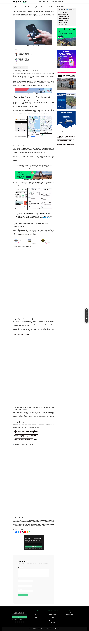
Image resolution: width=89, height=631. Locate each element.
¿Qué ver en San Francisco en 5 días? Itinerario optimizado (26, 431)
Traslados (52, 619)
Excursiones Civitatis (52, 620)
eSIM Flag (52, 623)
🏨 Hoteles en (22, 53)
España (36, 612)
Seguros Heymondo (53, 612)
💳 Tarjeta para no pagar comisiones (24, 54)
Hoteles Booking (53, 615)
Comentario (20, 567)
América (36, 615)
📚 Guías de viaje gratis (21, 58)
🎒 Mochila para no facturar (22, 63)
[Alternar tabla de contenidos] (26, 67)
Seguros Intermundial (52, 614)
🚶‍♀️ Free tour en (23, 60)
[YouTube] (87, 318)
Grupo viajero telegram (63, 24)
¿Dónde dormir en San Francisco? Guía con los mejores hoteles (27, 430)
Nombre (20, 578)
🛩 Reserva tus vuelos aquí (62, 9)
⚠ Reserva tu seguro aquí (62, 12)
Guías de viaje (36, 620)
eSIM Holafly (53, 622)
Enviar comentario (23, 594)
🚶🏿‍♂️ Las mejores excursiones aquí (63, 18)
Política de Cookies (69, 614)
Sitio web (20, 589)
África (36, 617)
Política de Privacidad (69, 612)
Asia (36, 619)
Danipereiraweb (57, 628)
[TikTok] (87, 313)
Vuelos (53, 617)
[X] (87, 321)
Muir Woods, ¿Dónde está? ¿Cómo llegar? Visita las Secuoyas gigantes (29, 440)
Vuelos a (22, 52)
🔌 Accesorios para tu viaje (62, 22)
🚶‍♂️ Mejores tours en (23, 59)
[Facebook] (87, 315)
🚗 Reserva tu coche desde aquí (63, 16)
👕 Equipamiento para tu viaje (63, 20)
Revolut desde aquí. (46, 217)
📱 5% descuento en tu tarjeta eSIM (24, 55)
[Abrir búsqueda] (76, 2)
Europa (36, 614)
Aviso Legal (69, 615)
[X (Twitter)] (23, 622)
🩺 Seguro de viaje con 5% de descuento (25, 61)
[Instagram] (87, 310)
